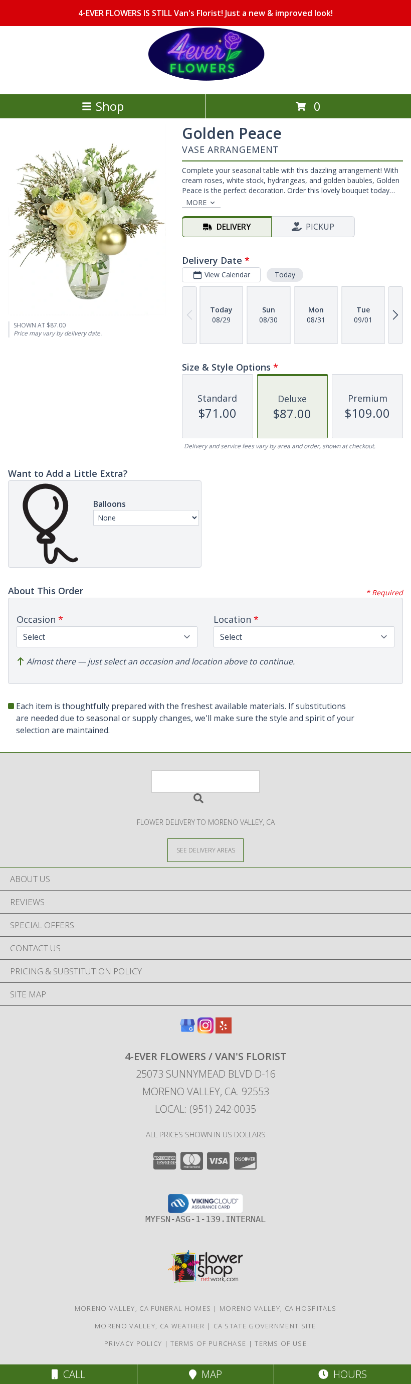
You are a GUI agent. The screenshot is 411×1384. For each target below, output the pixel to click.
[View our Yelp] (224, 1030)
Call (71, 1374)
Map (209, 1374)
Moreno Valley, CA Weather (150, 1325)
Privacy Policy (133, 1343)
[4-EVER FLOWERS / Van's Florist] (205, 79)
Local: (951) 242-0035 (205, 1109)
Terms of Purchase (208, 1343)
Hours (347, 1374)
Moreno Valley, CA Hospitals (278, 1308)
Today (285, 274)
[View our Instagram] (205, 1030)
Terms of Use (281, 1343)
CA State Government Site (265, 1325)
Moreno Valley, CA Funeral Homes (143, 1308)
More (196, 202)
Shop (110, 106)
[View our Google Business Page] (187, 1030)
